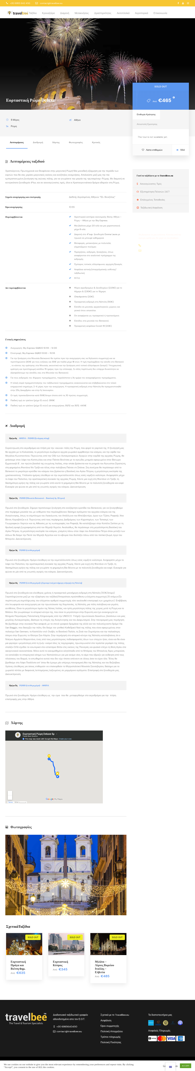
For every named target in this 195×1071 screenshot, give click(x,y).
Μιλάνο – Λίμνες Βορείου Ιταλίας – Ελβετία (104, 967)
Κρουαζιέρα (48, 13)
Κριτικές (96, 142)
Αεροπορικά (141, 13)
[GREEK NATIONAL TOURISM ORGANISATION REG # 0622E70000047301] (151, 1022)
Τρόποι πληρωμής (111, 1036)
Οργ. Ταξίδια (30, 13)
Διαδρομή (38, 142)
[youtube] (183, 3)
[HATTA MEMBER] (159, 1022)
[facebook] (178, 3)
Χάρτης (56, 142)
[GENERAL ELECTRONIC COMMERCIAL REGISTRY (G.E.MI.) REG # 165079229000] (173, 1022)
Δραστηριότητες (102, 13)
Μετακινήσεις (82, 13)
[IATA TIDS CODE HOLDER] (180, 1022)
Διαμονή (64, 13)
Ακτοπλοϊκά (123, 13)
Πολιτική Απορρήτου (112, 1031)
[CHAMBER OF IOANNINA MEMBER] (166, 1022)
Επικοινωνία (160, 13)
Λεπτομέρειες (17, 142)
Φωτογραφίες (76, 142)
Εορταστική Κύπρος (60, 963)
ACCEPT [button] (185, 1066)
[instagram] (188, 3)
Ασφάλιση (106, 1020)
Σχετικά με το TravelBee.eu (115, 1014)
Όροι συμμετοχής (110, 1026)
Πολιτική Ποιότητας (111, 1042)
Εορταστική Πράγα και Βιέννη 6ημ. (18, 965)
